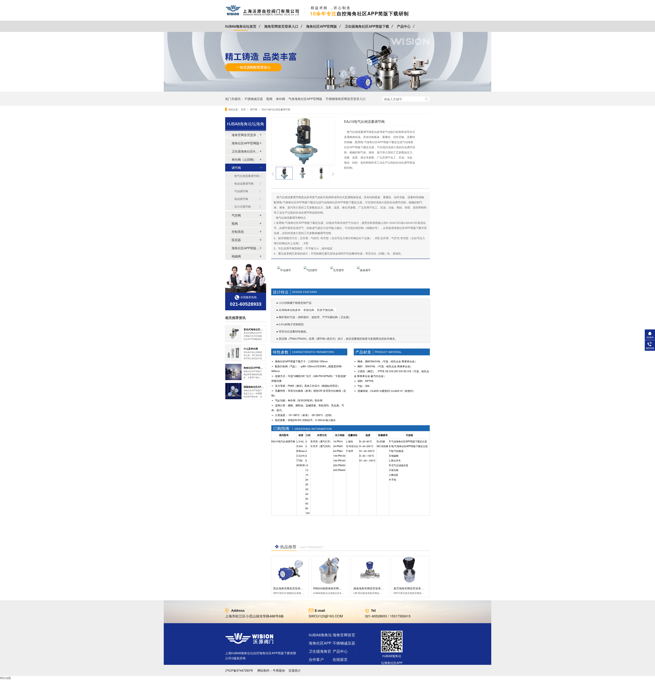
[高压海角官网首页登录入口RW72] (290, 570)
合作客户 (316, 659)
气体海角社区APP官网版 (305, 98)
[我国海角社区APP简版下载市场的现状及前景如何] (233, 391)
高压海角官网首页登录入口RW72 (293, 588)
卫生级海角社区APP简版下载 (367, 26)
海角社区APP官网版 (321, 26)
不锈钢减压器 (253, 98)
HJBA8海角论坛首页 (240, 26)
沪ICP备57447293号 (239, 670)
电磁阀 (236, 256)
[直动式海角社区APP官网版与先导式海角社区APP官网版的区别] (233, 333)
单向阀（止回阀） (244, 159)
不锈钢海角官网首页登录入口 (346, 98)
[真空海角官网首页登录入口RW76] (410, 570)
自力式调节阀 (242, 206)
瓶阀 (269, 98)
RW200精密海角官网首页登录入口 (334, 588)
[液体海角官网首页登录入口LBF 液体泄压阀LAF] (370, 570)
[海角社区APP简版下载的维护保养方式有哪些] (233, 372)
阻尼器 (236, 239)
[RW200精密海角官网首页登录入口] (330, 570)
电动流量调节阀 (243, 183)
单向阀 (280, 98)
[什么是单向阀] (233, 353)
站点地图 (316, 667)
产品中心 (404, 26)
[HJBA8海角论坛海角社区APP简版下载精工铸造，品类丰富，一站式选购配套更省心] (327, 90)
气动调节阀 (241, 191)
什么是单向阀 (251, 348)
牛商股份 (279, 670)
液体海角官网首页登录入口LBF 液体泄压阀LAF (382, 588)
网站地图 (5, 678)
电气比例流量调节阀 (246, 176)
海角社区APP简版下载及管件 (245, 248)
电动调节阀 (241, 199)
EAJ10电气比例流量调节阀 (276, 109)
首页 (243, 109)
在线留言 (340, 659)
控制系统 (238, 231)
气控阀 (236, 215)
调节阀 (254, 109)
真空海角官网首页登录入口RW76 (414, 588)
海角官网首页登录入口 (281, 26)
